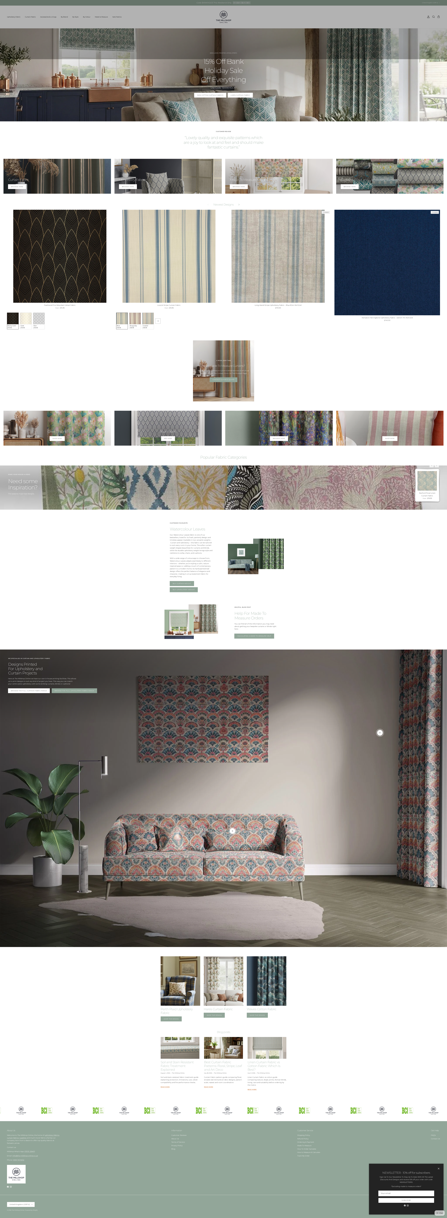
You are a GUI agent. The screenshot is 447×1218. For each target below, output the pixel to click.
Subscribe (406, 1200)
